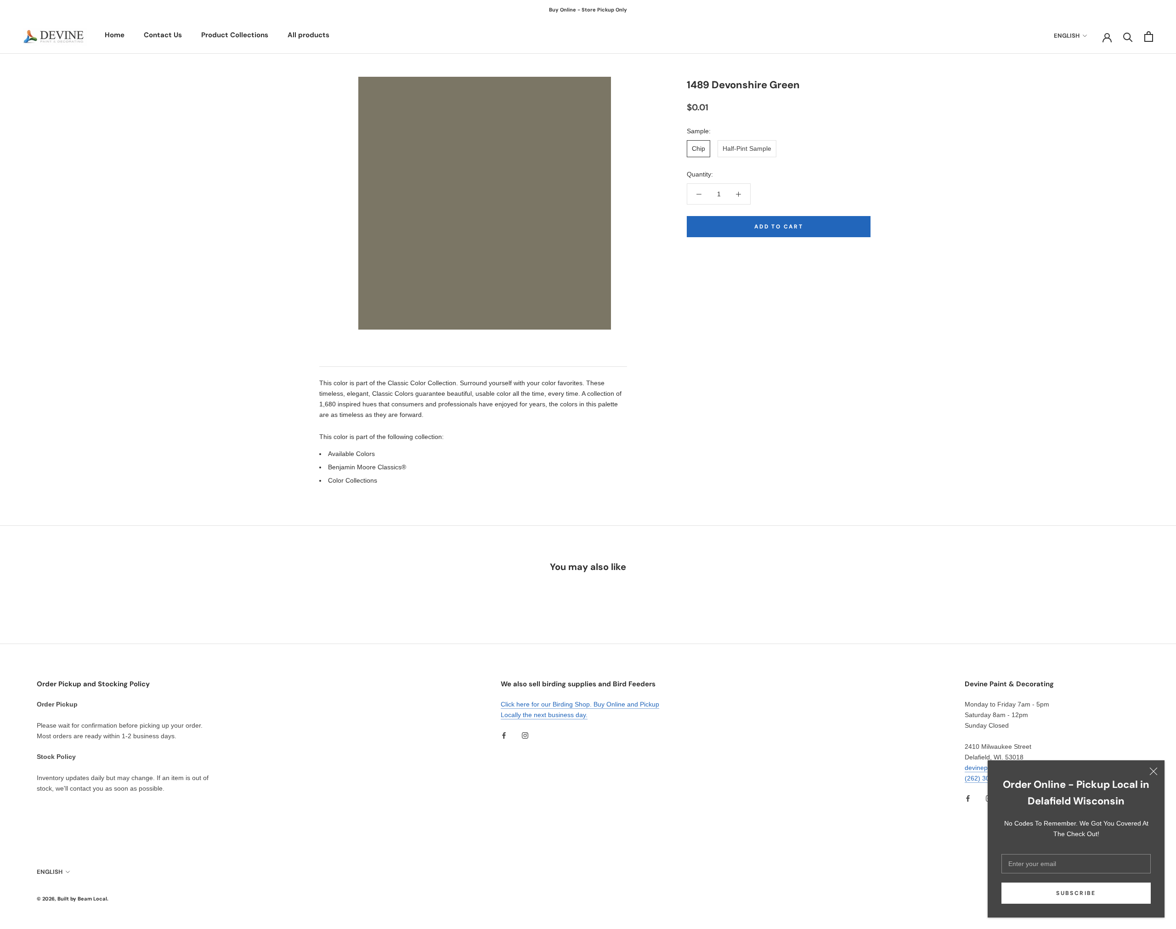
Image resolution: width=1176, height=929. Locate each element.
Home (114, 35)
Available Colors (351, 453)
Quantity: (700, 174)
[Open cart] (1148, 36)
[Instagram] (525, 735)
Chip (698, 148)
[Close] (1153, 771)
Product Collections (234, 35)
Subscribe (1076, 893)
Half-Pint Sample (747, 148)
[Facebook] (504, 735)
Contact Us (163, 35)
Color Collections (352, 480)
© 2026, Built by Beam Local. (72, 898)
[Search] (1128, 36)
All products (308, 35)
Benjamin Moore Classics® (367, 467)
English (1067, 36)
